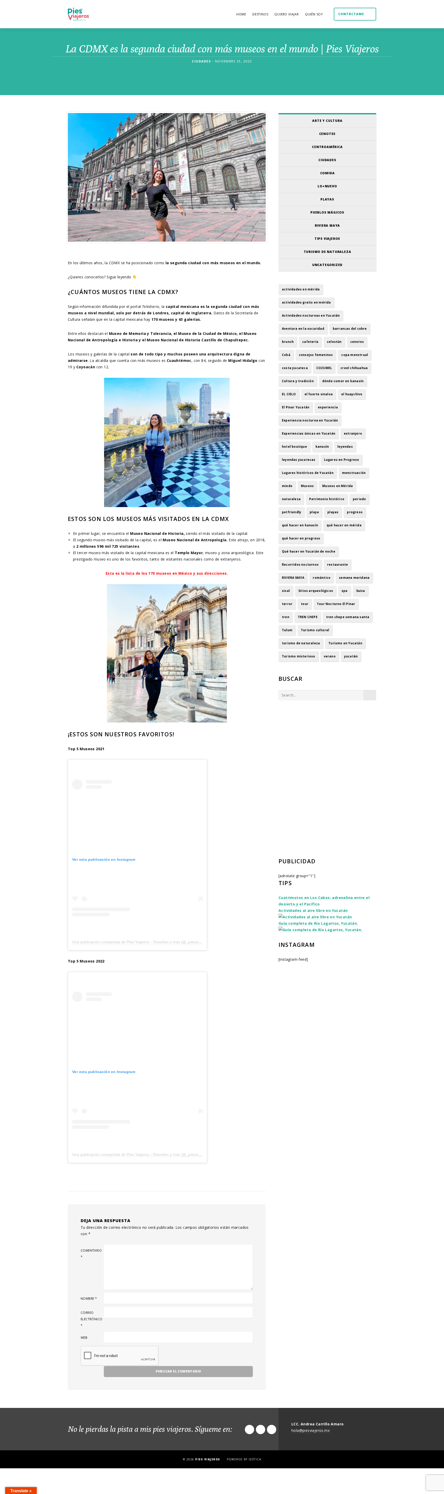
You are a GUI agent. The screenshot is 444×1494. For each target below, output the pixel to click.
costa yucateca (295, 368)
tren (285, 617)
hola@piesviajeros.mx (310, 1430)
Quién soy (314, 14)
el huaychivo (351, 394)
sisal (286, 591)
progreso (355, 512)
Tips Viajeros (327, 238)
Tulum (287, 630)
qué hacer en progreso (301, 538)
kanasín (322, 446)
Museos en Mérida (337, 486)
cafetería (310, 342)
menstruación (354, 473)
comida (327, 173)
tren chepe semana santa (347, 617)
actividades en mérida (301, 289)
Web (84, 1337)
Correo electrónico (91, 1319)
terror (287, 604)
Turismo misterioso (298, 656)
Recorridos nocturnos (300, 564)
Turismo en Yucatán (345, 643)
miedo (287, 486)
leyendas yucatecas (299, 459)
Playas (327, 199)
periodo (359, 499)
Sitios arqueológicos (315, 591)
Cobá (286, 355)
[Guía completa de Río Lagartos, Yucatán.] (320, 929)
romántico (321, 577)
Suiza (360, 591)
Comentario (91, 1253)
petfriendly (291, 512)
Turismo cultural (315, 630)
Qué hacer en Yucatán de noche (308, 551)
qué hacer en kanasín (300, 525)
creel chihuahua (354, 368)
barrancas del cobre (350, 328)
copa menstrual (354, 355)
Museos (307, 486)
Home (241, 14)
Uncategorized (327, 265)
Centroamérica (327, 147)
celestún (334, 342)
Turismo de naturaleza (327, 252)
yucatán (351, 656)
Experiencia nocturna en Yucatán (310, 420)
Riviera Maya (327, 225)
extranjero (353, 433)
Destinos (260, 14)
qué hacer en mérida (344, 525)
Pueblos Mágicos (327, 212)
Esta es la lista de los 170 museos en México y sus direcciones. (167, 573)
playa (314, 512)
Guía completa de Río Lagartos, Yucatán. (318, 923)
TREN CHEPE (308, 617)
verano (330, 656)
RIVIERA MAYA (293, 577)
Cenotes (327, 134)
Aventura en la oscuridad (303, 328)
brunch (288, 342)
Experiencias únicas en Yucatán (308, 433)
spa (344, 591)
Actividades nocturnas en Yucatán (311, 315)
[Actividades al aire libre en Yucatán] (315, 917)
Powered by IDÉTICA (244, 1459)
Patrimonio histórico (326, 499)
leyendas (345, 446)
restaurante (337, 564)
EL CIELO (289, 394)
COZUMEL (324, 368)
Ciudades (327, 160)
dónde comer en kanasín (343, 381)
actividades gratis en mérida (306, 302)
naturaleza (291, 499)
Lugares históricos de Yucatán (308, 473)
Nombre (89, 1298)
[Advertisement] (327, 749)
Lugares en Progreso (341, 459)
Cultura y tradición (298, 381)
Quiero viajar (286, 14)
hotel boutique (294, 446)
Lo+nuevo (327, 186)
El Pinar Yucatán (295, 407)
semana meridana (354, 577)
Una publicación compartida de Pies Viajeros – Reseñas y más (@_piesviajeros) (141, 942)
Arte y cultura (327, 120)
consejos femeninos (316, 355)
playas (332, 512)
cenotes (357, 342)
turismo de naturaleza (301, 643)
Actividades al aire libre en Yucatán (313, 910)
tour (304, 604)
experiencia (328, 407)
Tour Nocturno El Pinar (336, 604)
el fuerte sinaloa (318, 394)
